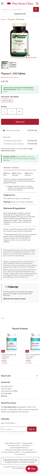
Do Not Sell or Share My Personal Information (19, 450)
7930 (2, 318)
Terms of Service (20, 454)
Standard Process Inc (11, 77)
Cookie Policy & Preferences (19, 447)
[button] (5, 65)
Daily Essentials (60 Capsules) (9, 356)
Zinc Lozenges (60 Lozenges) (32, 356)
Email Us (4, 396)
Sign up (32, 429)
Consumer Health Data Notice (10, 452)
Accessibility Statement (29, 452)
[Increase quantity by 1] (19, 111)
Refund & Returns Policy (12, 443)
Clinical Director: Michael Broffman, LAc (25, 467)
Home (3, 19)
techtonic (4, 358)
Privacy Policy (26, 445)
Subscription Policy (14, 445)
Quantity (4, 106)
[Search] (36, 9)
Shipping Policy (27, 443)
